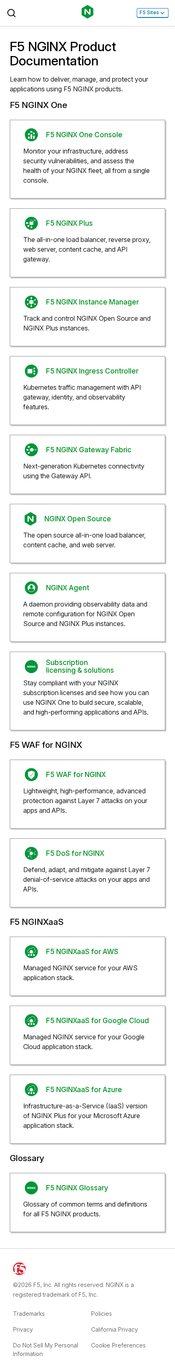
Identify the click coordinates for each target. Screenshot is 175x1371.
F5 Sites (149, 12)
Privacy (23, 1329)
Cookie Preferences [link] (118, 1345)
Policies (101, 1313)
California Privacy (114, 1329)
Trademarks (29, 1313)
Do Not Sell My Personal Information (45, 1349)
